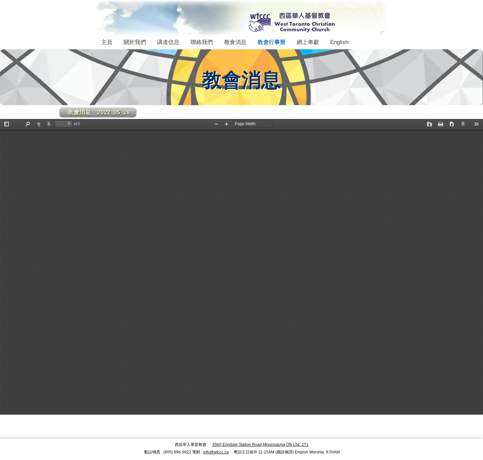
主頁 (106, 42)
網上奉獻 (308, 42)
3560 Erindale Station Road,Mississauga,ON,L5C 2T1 (260, 444)
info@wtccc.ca (216, 452)
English (339, 42)
